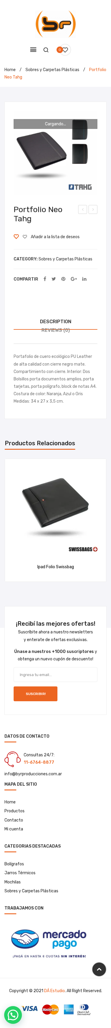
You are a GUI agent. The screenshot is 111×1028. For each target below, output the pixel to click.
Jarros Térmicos (20, 872)
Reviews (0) (55, 330)
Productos (14, 811)
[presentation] (11, 520)
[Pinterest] (63, 279)
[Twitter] (54, 279)
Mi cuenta (13, 829)
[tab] (55, 322)
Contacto (13, 820)
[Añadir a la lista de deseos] (48, 550)
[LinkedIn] (84, 279)
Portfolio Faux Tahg (82, 210)
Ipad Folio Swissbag (55, 566)
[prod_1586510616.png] (55, 153)
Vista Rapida (63, 550)
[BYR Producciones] (55, 23)
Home (10, 69)
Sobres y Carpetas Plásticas (52, 69)
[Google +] (74, 279)
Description (55, 321)
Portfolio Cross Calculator (93, 210)
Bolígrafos (14, 864)
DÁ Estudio (54, 990)
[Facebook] (45, 279)
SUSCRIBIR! (36, 694)
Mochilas (12, 882)
